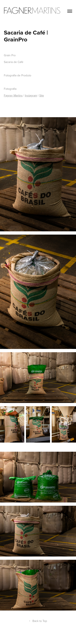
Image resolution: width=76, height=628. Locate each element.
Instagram (31, 95)
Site (41, 95)
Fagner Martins (13, 95)
